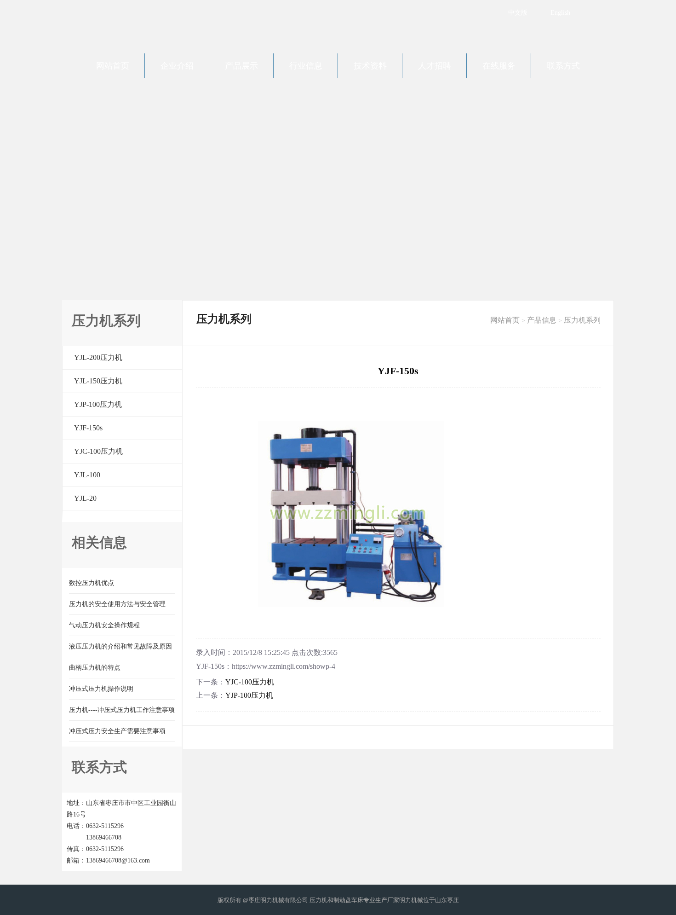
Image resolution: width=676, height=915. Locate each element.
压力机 (318, 900)
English (560, 12)
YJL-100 (87, 475)
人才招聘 (434, 65)
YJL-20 (85, 498)
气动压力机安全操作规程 (104, 625)
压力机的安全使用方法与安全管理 (117, 604)
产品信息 (541, 320)
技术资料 (370, 65)
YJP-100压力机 (98, 404)
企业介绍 (177, 65)
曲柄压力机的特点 (94, 667)
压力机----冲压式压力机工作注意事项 (122, 710)
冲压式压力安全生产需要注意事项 (117, 731)
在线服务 (499, 65)
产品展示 (241, 65)
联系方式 (563, 65)
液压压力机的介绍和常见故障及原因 (120, 646)
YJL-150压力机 (98, 381)
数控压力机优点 (91, 582)
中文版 (517, 12)
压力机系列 (582, 320)
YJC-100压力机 (98, 451)
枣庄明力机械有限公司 (140, 23)
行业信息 (305, 65)
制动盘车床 (348, 900)
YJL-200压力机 (98, 357)
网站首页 (112, 65)
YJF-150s (88, 428)
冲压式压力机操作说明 (101, 688)
